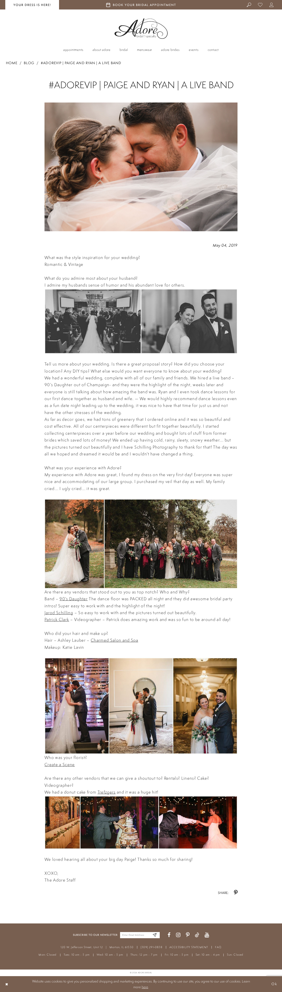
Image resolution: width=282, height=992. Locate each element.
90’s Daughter (73, 598)
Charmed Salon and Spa (114, 640)
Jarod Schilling (59, 612)
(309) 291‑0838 (151, 947)
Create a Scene (60, 764)
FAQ (218, 947)
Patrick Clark (57, 619)
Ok (274, 984)
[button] (271, 4)
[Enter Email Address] (155, 935)
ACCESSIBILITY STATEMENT (188, 947)
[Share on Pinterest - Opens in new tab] (235, 892)
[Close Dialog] (7, 984)
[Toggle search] (249, 4)
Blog (29, 63)
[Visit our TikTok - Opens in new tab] (197, 935)
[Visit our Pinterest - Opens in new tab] (187, 935)
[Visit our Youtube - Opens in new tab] (207, 935)
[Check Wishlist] (260, 4)
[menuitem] (249, 4)
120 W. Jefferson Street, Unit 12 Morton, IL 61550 (97, 947)
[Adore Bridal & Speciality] (141, 28)
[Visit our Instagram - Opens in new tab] (178, 935)
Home (11, 63)
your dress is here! (32, 5)
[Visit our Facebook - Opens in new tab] (169, 935)
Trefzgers (107, 792)
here (145, 987)
